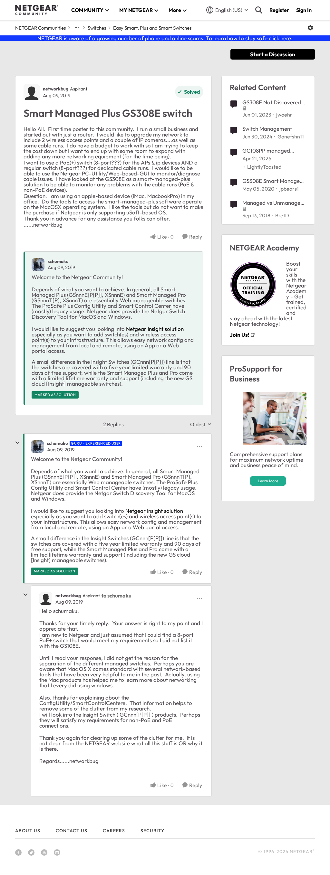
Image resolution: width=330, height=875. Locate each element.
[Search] (259, 10)
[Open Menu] (310, 27)
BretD (282, 215)
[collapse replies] (17, 443)
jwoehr (284, 114)
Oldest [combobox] (201, 424)
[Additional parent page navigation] (77, 27)
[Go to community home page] (36, 10)
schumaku (58, 261)
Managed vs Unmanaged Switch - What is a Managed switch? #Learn (273, 202)
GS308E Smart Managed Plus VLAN (272, 180)
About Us (27, 830)
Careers (114, 830)
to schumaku (116, 595)
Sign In (304, 10)
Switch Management (267, 128)
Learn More (268, 480)
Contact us (71, 830)
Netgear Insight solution (155, 328)
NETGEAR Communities (40, 28)
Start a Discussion (272, 54)
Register (279, 10)
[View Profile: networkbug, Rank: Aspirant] (32, 92)
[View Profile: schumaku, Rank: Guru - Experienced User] (37, 446)
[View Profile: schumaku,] (38, 264)
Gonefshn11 (290, 136)
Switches (97, 28)
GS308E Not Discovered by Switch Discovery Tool (272, 102)
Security (152, 830)
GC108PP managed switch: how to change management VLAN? (269, 150)
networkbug (55, 89)
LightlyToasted (264, 166)
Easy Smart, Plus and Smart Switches (152, 28)
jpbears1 (289, 188)
